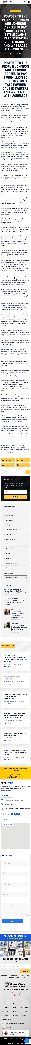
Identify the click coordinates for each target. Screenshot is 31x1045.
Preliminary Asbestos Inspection (12, 678)
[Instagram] (12, 814)
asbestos (15, 11)
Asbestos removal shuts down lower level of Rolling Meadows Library (15, 753)
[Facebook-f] (15, 814)
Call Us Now (15, 775)
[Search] (27, 472)
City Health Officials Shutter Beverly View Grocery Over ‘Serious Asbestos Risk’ (14, 716)
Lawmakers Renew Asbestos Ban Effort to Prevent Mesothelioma (15, 696)
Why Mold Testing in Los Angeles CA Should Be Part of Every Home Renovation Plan (18, 614)
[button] (28, 2)
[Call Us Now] (9, 776)
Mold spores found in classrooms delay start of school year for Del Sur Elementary (14, 601)
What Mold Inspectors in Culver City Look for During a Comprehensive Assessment (19, 627)
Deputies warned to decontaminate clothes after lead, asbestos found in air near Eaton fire (15, 659)
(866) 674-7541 (17, 776)
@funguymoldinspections (15, 939)
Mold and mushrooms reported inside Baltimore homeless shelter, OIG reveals (15, 591)
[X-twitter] (18, 814)
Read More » (8, 667)
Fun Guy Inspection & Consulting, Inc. (15, 989)
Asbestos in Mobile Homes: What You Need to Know (15, 734)
